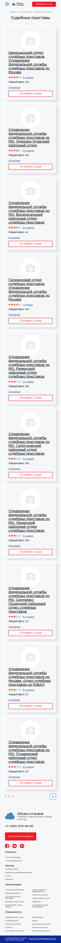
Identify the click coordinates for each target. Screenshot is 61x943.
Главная (13, 12)
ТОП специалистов (13, 861)
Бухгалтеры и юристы (14, 931)
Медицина (36, 902)
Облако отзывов (20, 4)
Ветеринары (37, 917)
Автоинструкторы (13, 924)
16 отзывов (28, 617)
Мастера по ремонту (41, 931)
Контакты (9, 879)
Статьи (8, 876)
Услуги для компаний (14, 890)
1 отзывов (28, 305)
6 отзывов (28, 78)
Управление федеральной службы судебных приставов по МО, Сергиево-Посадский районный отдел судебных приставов (29, 600)
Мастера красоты (40, 927)
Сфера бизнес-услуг (41, 898)
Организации (25, 12)
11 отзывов (28, 536)
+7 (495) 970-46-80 (19, 826)
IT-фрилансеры (11, 921)
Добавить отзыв (44, 4)
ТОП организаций (13, 857)
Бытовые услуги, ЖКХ (14, 902)
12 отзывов (28, 228)
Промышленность (13, 893)
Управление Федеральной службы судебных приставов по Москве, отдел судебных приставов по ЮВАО (29, 677)
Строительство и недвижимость (39, 890)
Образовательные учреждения (40, 906)
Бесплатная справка (20, 836)
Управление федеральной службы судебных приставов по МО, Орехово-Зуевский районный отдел (29, 137)
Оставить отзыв (30, 93)
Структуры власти (40, 895)
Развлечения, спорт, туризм (14, 906)
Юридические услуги (14, 917)
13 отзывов (28, 151)
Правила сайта (11, 869)
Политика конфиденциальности (18, 872)
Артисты (9, 927)
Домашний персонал (41, 924)
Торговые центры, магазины (13, 897)
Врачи (35, 921)
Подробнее (14, 88)
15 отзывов (28, 459)
